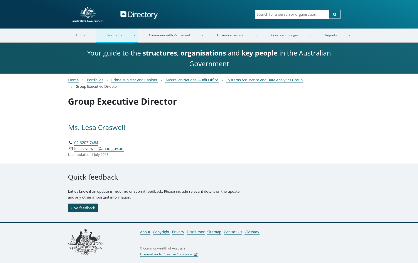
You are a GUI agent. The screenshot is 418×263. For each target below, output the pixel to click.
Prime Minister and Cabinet (134, 79)
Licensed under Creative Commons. (166, 254)
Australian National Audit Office (191, 79)
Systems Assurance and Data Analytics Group (264, 79)
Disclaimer (196, 231)
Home (80, 35)
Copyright (161, 231)
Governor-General (225, 38)
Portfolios (109, 38)
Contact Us (233, 231)
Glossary (252, 231)
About (145, 231)
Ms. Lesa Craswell (96, 127)
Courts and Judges (279, 38)
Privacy (178, 231)
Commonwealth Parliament (164, 38)
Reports (325, 38)
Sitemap (214, 231)
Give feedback (83, 207)
